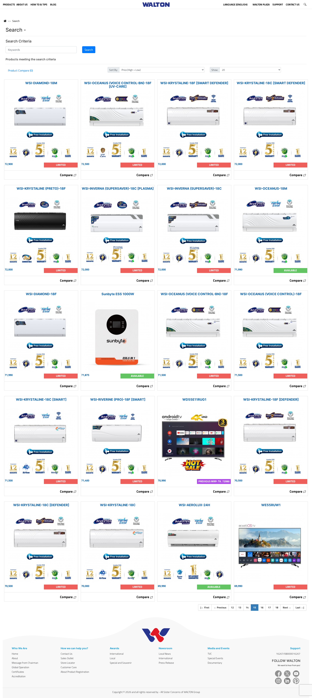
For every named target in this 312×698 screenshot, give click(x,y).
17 (269, 607)
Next (287, 607)
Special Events (215, 658)
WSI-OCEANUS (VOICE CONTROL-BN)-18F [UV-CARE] (117, 84)
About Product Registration (75, 672)
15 (255, 607)
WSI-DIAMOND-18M (41, 83)
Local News (165, 654)
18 (276, 607)
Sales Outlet (67, 658)
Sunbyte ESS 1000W (117, 294)
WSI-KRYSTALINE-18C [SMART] (41, 399)
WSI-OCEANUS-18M (271, 188)
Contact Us (66, 654)
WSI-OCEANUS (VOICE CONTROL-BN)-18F (194, 294)
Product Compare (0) (20, 70)
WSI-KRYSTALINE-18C (118, 505)
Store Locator (68, 663)
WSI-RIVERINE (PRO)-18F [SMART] (117, 399)
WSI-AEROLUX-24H (194, 505)
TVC (210, 654)
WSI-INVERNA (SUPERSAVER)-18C (194, 188)
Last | (300, 607)
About (15, 658)
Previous (220, 607)
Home (15, 654)
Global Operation (20, 667)
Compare (66, 175)
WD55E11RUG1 (194, 399)
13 (239, 607)
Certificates (18, 672)
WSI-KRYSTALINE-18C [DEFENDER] (41, 505)
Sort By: (113, 70)
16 (262, 607)
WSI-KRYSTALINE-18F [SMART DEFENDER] (194, 83)
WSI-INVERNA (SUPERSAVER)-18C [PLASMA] (118, 188)
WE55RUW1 (271, 505)
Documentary (215, 663)
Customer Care (69, 667)
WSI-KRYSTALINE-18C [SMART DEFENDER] (271, 83)
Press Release (166, 663)
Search (16, 21)
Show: (214, 70)
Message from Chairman (25, 663)
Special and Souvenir (121, 663)
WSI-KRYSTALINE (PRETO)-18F (41, 188)
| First (204, 607)
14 (247, 607)
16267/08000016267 (288, 654)
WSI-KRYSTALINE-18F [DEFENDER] (271, 399)
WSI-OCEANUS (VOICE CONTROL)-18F (271, 294)
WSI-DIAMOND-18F (41, 294)
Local (112, 658)
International (117, 654)
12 (232, 607)
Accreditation (19, 676)
